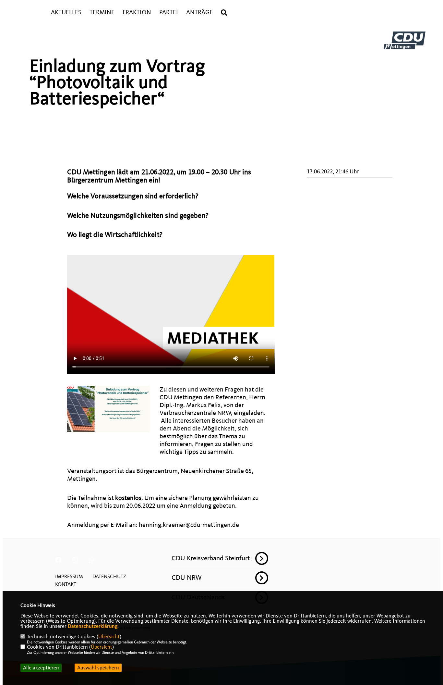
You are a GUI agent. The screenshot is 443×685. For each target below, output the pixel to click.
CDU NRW (187, 577)
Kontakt (65, 584)
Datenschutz (109, 576)
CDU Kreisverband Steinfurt (211, 558)
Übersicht (109, 637)
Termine (102, 12)
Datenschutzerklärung (92, 626)
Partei (168, 12)
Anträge (199, 12)
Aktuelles (66, 12)
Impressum (69, 576)
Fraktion (137, 12)
